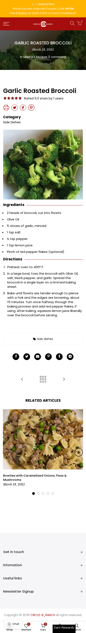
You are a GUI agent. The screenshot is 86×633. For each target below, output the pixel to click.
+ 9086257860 (45, 4)
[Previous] (7, 452)
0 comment (57, 57)
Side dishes (45, 339)
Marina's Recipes (35, 57)
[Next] (79, 452)
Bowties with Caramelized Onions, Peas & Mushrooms (35, 477)
